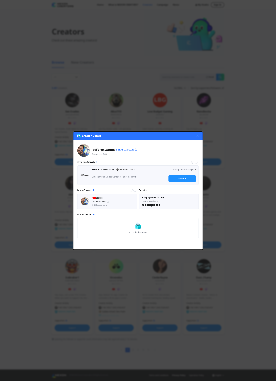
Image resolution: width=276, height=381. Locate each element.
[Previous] (192, 162)
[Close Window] (197, 136)
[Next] (196, 162)
